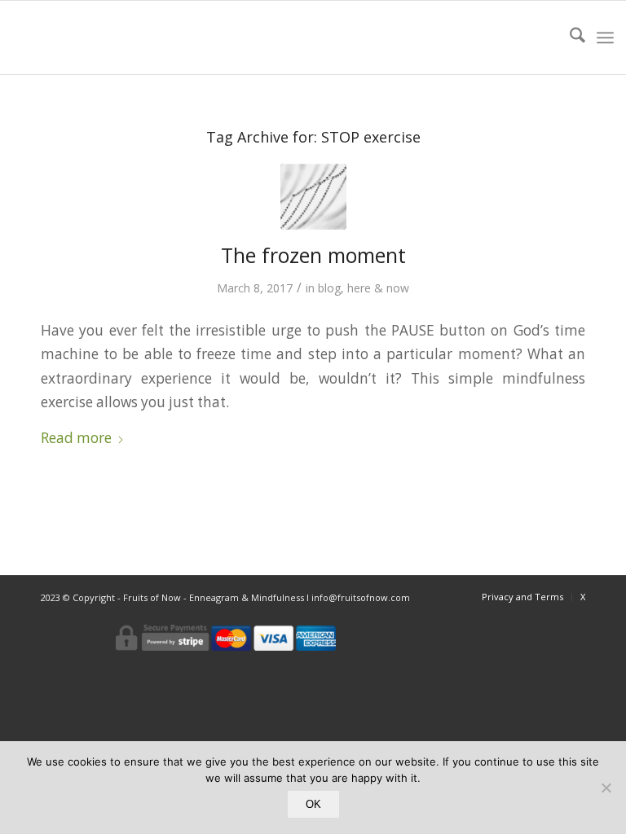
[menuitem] (569, 37)
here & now (378, 288)
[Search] (569, 37)
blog (329, 288)
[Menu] (605, 37)
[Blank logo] (49, 37)
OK (313, 804)
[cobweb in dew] (313, 197)
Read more (76, 437)
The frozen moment (313, 255)
